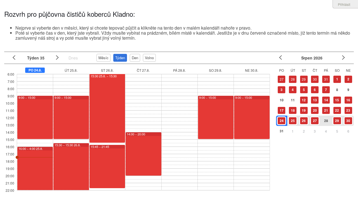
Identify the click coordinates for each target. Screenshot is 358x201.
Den (135, 57)
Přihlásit (344, 4)
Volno (149, 57)
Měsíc (103, 57)
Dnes (73, 58)
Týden (120, 57)
